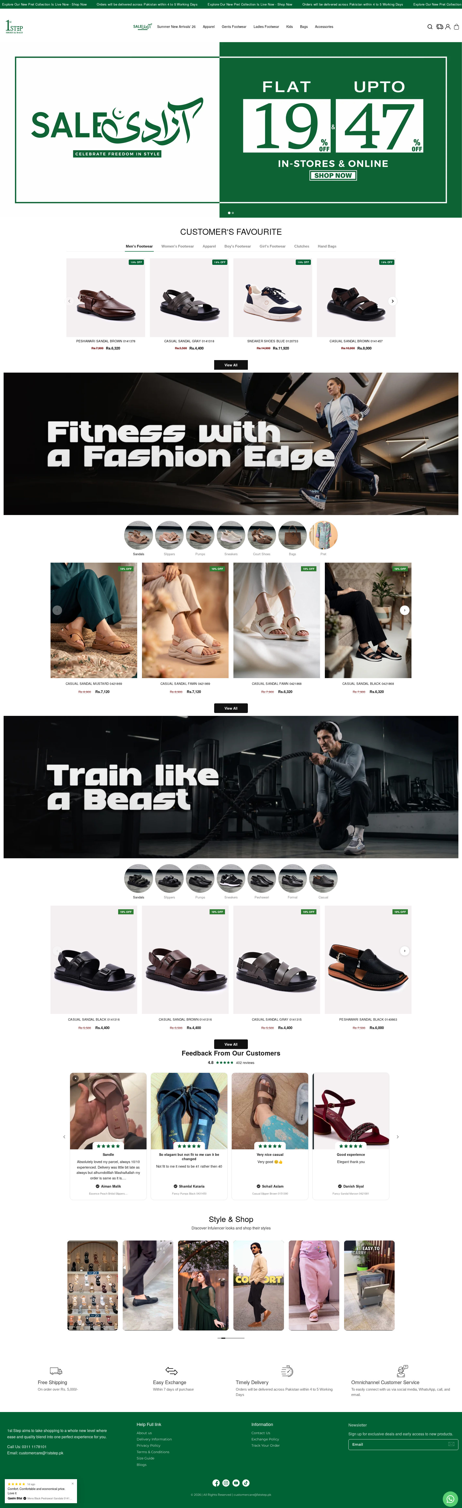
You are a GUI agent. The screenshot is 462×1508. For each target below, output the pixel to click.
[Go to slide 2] (223, 1338)
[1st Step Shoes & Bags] (231, 130)
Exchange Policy (265, 1439)
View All (231, 365)
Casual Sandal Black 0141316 (94, 1019)
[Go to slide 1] (219, 1338)
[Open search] (430, 26)
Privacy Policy (148, 1445)
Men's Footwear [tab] (139, 246)
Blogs (142, 1465)
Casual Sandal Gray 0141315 (277, 1019)
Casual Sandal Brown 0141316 (185, 1019)
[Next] (393, 301)
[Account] (448, 26)
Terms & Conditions (153, 1452)
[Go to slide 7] (242, 1338)
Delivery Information (154, 1439)
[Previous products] (57, 610)
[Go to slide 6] (239, 1338)
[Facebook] (216, 1483)
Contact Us (260, 1433)
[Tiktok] (246, 1483)
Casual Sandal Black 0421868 (368, 683)
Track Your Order (265, 1445)
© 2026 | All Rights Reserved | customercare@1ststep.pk (231, 1494)
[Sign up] (451, 1444)
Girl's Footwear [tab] (273, 246)
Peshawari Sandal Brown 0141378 (105, 341)
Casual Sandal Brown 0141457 (356, 341)
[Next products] (405, 610)
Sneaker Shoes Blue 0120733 (272, 341)
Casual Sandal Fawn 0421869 (185, 683)
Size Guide (145, 1458)
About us (144, 1433)
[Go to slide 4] (231, 1338)
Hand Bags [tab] (327, 246)
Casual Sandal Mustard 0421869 (94, 683)
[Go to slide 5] (235, 1338)
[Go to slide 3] (227, 1338)
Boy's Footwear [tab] (238, 246)
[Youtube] (236, 1483)
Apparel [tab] (209, 246)
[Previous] (69, 301)
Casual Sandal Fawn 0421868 (277, 683)
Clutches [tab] (301, 246)
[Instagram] (226, 1483)
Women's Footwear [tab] (177, 246)
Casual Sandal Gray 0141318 (189, 341)
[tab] (229, 213)
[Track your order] (439, 26)
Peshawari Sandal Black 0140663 (368, 1019)
